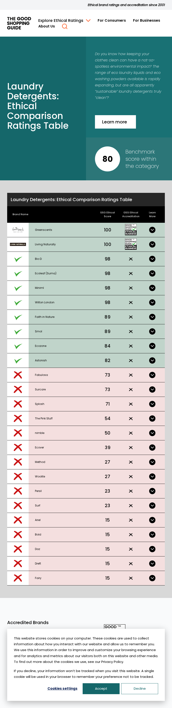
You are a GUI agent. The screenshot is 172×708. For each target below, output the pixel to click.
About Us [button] (46, 26)
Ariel (38, 520)
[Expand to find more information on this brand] (152, 230)
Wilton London (44, 302)
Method (40, 462)
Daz (37, 549)
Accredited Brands (28, 622)
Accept (101, 688)
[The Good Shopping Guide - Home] (19, 23)
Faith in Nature (44, 317)
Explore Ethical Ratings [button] (60, 20)
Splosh (39, 404)
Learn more (114, 122)
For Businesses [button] (146, 20)
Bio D (38, 259)
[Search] (64, 26)
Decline (140, 688)
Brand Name (20, 214)
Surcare (40, 389)
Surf (37, 505)
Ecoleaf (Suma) (45, 273)
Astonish (41, 360)
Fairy (38, 578)
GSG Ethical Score (107, 214)
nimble (39, 433)
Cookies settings (62, 688)
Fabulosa (41, 375)
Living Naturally (45, 244)
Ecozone (40, 346)
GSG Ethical (131, 214)
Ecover (39, 447)
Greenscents (43, 230)
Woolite (40, 476)
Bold (38, 534)
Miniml (39, 288)
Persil (38, 491)
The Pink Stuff (44, 418)
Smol (38, 331)
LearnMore (152, 214)
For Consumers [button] (112, 20)
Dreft (38, 563)
